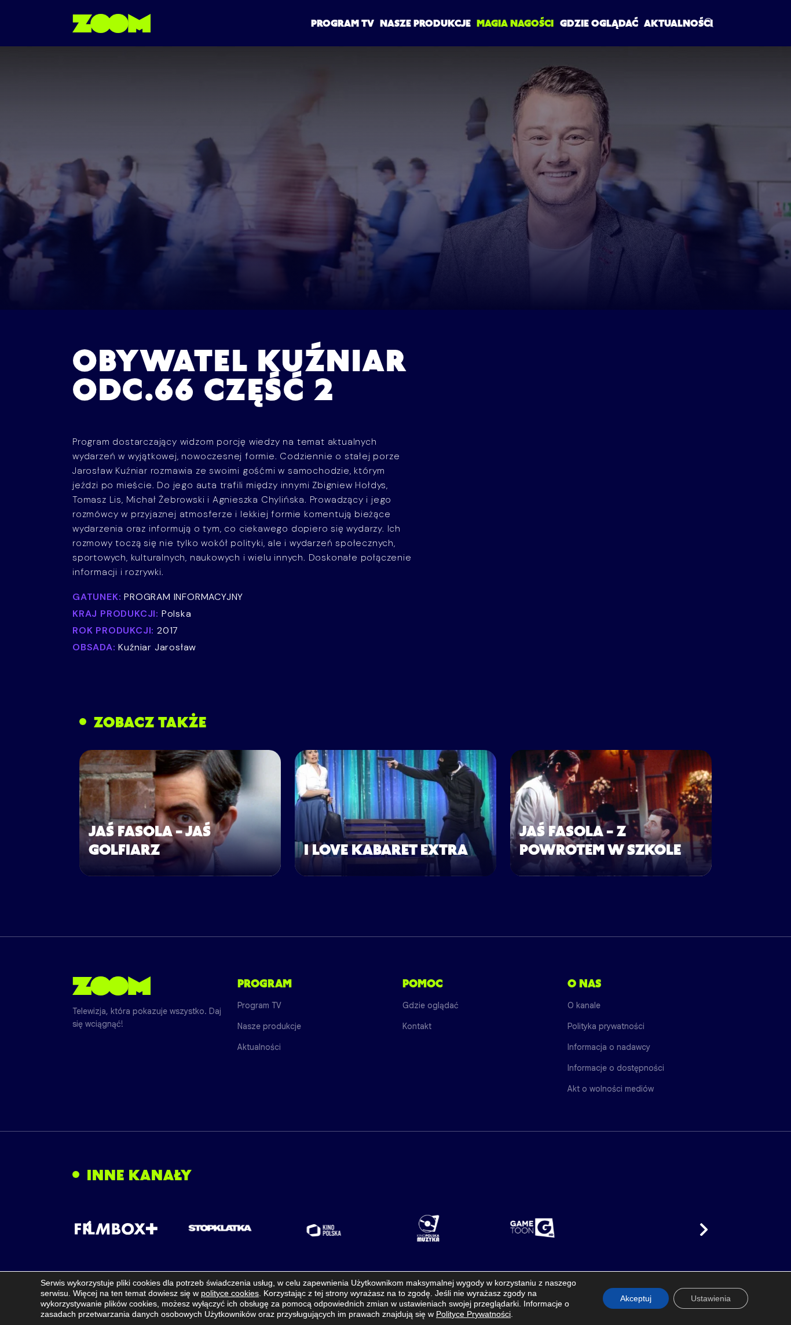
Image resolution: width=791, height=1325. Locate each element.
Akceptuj (635, 1298)
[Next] (700, 1228)
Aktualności (678, 23)
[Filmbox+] (115, 1228)
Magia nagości (515, 23)
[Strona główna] (111, 23)
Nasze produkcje (425, 23)
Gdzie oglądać (599, 23)
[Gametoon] (532, 1228)
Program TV (342, 23)
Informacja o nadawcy (608, 1047)
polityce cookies (230, 1293)
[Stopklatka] (220, 1228)
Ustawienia (711, 1298)
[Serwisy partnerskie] (395, 1228)
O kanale (583, 1005)
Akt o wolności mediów (610, 1089)
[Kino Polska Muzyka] (428, 1228)
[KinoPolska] (324, 1228)
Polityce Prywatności (473, 1314)
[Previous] (91, 1228)
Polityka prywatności (605, 1026)
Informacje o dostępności (615, 1068)
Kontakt (416, 1026)
